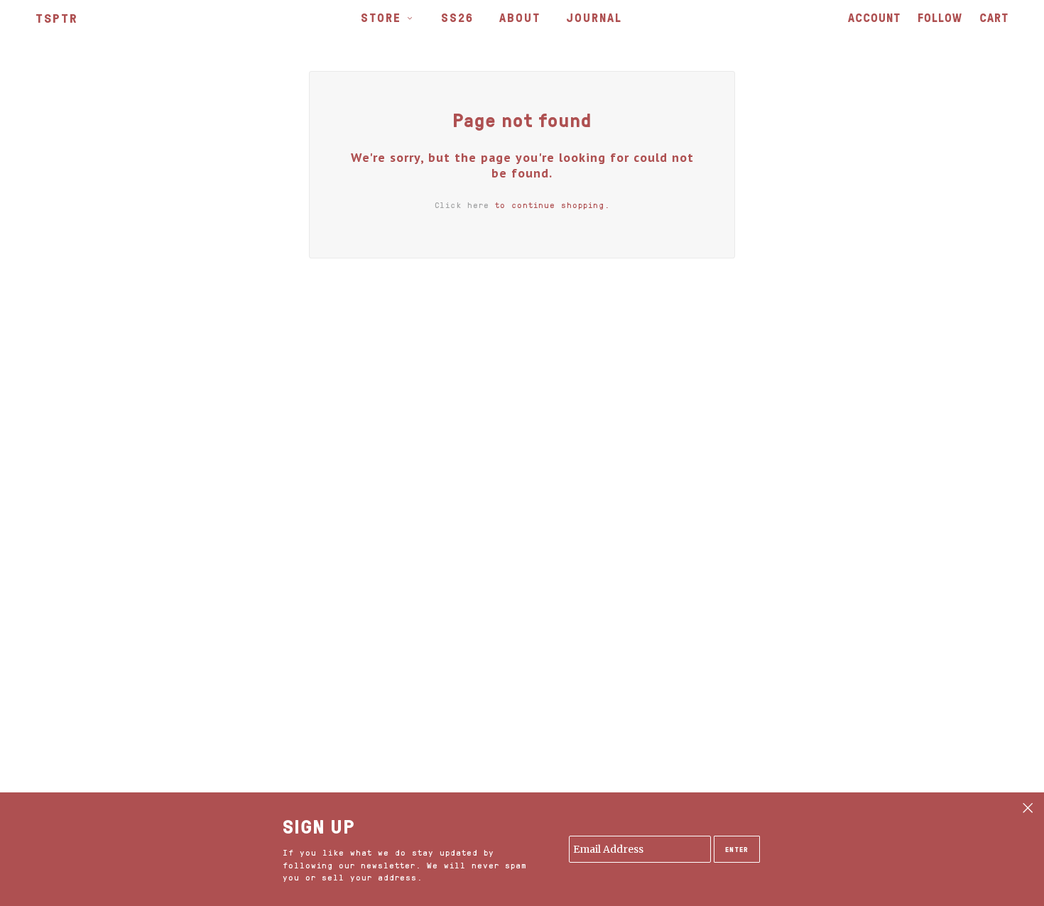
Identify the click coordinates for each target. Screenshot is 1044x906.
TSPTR (57, 17)
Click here (462, 205)
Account (874, 17)
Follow (940, 17)
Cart (993, 17)
